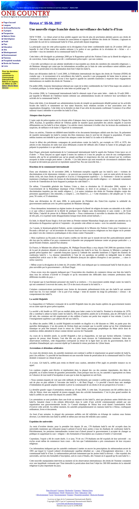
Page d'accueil (51, 490)
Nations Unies (87, 490)
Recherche (69, 490)
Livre (51, 495)
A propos (77, 490)
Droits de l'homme (97, 495)
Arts (89, 493)
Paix (76, 493)
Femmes (70, 495)
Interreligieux (54, 493)
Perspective (70, 493)
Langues (61, 490)
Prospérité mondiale (82, 495)
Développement (42, 495)
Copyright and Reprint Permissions (69, 503)
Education (83, 493)
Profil (62, 493)
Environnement (60, 495)
